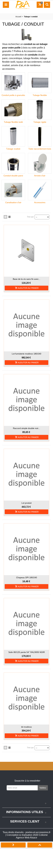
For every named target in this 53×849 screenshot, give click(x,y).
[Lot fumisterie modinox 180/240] (26, 325)
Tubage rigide (39, 122)
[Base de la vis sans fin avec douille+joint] (26, 251)
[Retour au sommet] (39, 845)
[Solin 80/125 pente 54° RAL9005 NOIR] (26, 624)
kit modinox (26, 727)
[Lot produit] (26, 475)
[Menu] (6, 5)
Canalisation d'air (13, 202)
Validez (42, 788)
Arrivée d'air (39, 175)
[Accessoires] (40, 190)
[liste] (9, 217)
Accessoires (39, 202)
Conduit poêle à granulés (13, 95)
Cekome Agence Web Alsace (32, 836)
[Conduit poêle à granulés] (13, 82)
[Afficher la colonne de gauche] (13, 845)
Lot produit (26, 503)
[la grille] (5, 217)
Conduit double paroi (13, 175)
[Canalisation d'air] (13, 190)
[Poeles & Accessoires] (22, 5)
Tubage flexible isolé (13, 122)
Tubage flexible (40, 95)
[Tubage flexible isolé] (13, 109)
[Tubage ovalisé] (13, 136)
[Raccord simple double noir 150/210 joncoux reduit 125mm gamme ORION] (26, 400)
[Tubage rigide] (40, 109)
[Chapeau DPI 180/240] (26, 549)
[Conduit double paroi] (13, 163)
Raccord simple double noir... (26, 428)
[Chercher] (47, 5)
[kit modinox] (26, 698)
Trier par (30, 217)
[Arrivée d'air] (40, 163)
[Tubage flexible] (40, 82)
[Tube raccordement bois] (40, 136)
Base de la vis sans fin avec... (26, 279)
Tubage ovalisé (13, 149)
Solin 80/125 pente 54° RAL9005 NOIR (26, 652)
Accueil (18, 17)
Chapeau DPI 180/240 (26, 577)
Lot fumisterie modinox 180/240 (26, 354)
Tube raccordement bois (39, 149)
